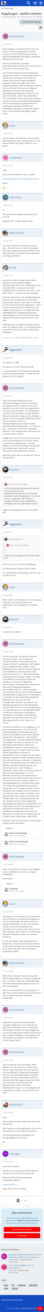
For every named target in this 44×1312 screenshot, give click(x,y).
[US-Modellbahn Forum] (3, 3)
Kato (6, 1285)
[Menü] (40, 3)
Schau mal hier (9, 1184)
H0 (13, 1285)
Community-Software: (22, 1308)
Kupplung (21, 1285)
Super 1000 (12, 1270)
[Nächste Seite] (25, 1200)
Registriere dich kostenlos (28, 1220)
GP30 (6, 1289)
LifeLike (15, 1289)
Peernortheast (10, 17)
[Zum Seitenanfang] (40, 1308)
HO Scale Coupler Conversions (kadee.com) (20, 179)
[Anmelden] (34, 3)
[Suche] (28, 3)
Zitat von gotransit (15, 539)
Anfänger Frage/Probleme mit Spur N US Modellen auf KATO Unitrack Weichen (25, 1255)
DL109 (25, 338)
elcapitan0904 (13, 1260)
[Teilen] (40, 28)
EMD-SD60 (33, 1285)
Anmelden (22, 1235)
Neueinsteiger (13, 1262)
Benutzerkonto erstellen (22, 1229)
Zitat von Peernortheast (17, 484)
